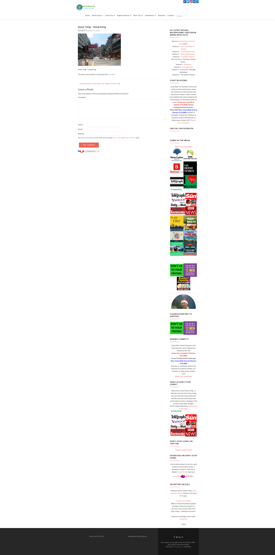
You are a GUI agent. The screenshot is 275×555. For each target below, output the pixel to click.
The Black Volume (187, 57)
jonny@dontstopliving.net (137, 536)
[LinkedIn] (194, 1)
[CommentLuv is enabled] (89, 151)
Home (87, 15)
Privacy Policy (117, 138)
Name (80, 125)
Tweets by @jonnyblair (183, 450)
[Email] (197, 1)
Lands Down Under (188, 51)
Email (80, 129)
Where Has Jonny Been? (183, 147)
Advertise (161, 15)
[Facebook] (184, 1)
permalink (111, 74)
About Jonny (96, 15)
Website (81, 134)
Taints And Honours (187, 54)
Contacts (170, 15)
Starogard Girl (187, 67)
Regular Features (123, 15)
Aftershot (187, 64)
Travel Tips (109, 15)
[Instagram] (190, 1)
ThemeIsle (187, 547)
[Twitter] (187, 1)
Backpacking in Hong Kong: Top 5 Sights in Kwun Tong (99, 83)
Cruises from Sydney (183, 501)
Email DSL (181, 472)
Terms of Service (130, 138)
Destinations (149, 15)
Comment (82, 97)
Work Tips (137, 15)
